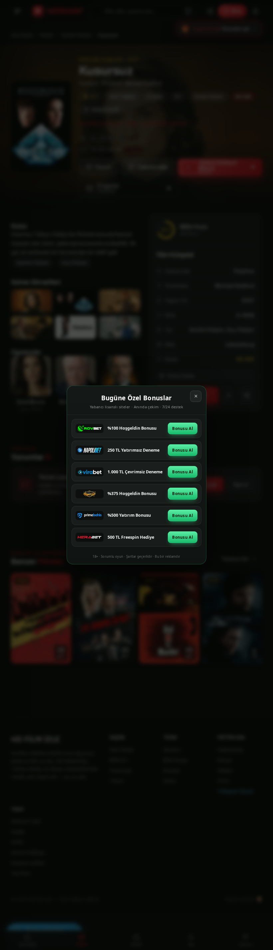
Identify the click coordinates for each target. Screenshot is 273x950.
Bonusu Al (182, 428)
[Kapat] (195, 396)
